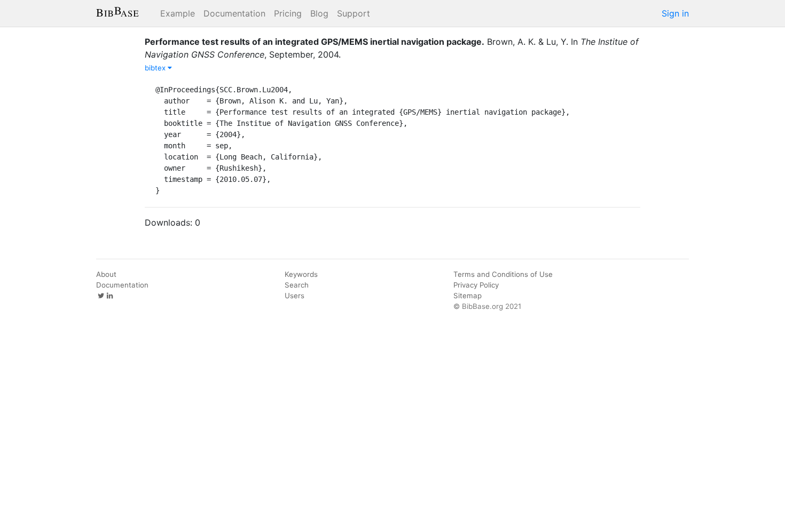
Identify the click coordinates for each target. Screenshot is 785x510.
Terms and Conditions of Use (503, 274)
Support (353, 13)
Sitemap (467, 295)
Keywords (301, 274)
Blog (319, 13)
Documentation (234, 13)
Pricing (288, 13)
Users (294, 295)
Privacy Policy (476, 285)
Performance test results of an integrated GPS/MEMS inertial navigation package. (314, 41)
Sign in (675, 13)
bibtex (156, 67)
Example (177, 13)
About (106, 274)
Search (297, 285)
